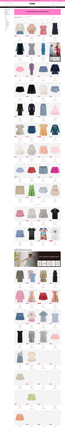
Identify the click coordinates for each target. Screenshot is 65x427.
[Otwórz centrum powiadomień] (56, 3)
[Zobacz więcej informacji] (20, 81)
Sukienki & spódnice (30, 16)
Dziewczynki (17, 16)
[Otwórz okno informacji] (60, 0)
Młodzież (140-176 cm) (22, 16)
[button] (54, 17)
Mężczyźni (8, 3)
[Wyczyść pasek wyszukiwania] (60, 5)
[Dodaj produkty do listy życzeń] (24, 22)
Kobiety (5, 3)
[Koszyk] (60, 3)
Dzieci (11, 3)
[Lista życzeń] (58, 3)
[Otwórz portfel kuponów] (52, 3)
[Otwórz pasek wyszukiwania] (51, 5)
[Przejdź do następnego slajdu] (60, 250)
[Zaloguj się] (54, 3)
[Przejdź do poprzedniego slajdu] (56, 250)
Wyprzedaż (26, 16)
